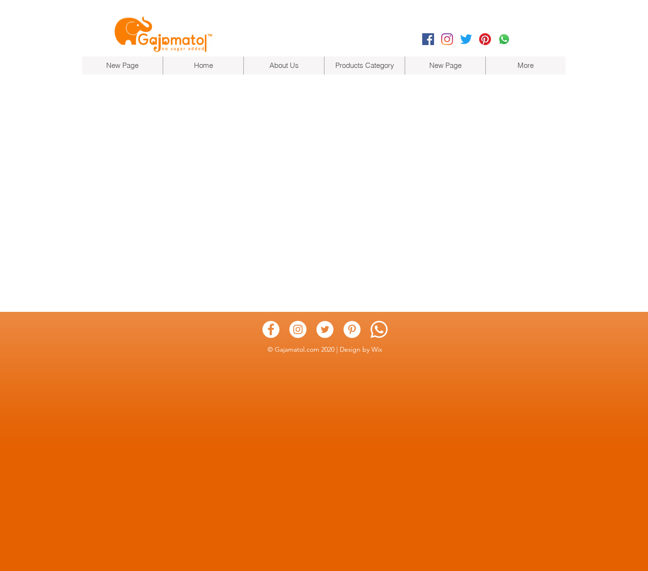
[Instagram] (447, 39)
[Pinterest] (485, 39)
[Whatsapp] (504, 39)
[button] (364, 65)
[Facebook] (428, 39)
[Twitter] (466, 39)
